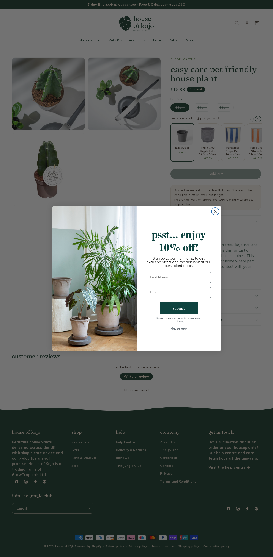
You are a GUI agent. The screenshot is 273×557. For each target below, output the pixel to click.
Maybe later (178, 328)
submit (179, 308)
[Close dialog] (215, 211)
